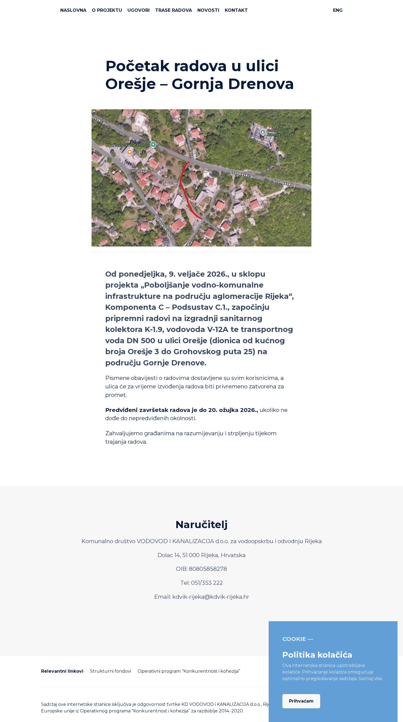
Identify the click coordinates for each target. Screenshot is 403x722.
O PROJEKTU (107, 10)
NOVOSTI (208, 10)
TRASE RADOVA (173, 10)
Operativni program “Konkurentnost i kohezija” (189, 671)
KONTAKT (236, 10)
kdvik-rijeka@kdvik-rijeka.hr (210, 596)
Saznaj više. (371, 678)
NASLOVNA (73, 10)
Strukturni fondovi (110, 671)
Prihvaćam (301, 701)
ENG (338, 10)
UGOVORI (138, 10)
